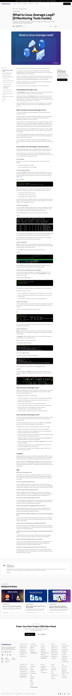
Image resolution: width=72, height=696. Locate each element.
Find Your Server (62, 79)
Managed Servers (23, 651)
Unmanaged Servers (23, 652)
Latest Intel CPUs (33, 645)
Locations (19, 3)
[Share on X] (53, 26)
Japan (31, 680)
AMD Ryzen (32, 649)
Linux (24, 549)
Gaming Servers (65, 649)
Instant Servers (22, 649)
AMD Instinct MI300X (45, 656)
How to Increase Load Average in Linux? (7, 94)
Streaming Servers (65, 645)
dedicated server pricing (33, 461)
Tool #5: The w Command (7, 89)
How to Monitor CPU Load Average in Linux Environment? (7, 76)
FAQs (3, 101)
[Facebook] (10, 655)
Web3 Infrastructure (23, 668)
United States (32, 666)
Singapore (32, 678)
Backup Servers (64, 658)
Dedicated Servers (23, 645)
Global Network (54, 656)
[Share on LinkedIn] (56, 26)
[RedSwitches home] (6, 4)
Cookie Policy (64, 677)
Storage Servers (65, 656)
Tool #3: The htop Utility (7, 84)
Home (13, 8)
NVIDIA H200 (43, 651)
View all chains (23, 676)
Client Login (67, 3)
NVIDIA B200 (43, 654)
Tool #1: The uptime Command (8, 80)
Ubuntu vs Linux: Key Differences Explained (12, 606)
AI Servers (42, 647)
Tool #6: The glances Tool (7, 91)
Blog (17, 8)
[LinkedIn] (2, 655)
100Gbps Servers (54, 649)
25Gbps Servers (54, 647)
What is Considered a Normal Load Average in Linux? (7, 74)
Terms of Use (64, 668)
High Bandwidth (54, 651)
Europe (31, 685)
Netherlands (32, 671)
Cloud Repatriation (65, 661)
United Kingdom (33, 673)
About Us (53, 666)
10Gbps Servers (54, 645)
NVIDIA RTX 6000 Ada (45, 652)
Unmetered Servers (54, 652)
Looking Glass (53, 658)
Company (37, 3)
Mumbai (31, 682)
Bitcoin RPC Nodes (23, 675)
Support (52, 676)
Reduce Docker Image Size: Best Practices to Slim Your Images (35, 607)
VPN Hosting (64, 654)
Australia (31, 683)
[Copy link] (58, 26)
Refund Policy (64, 675)
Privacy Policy (64, 666)
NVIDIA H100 (43, 649)
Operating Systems (16, 11)
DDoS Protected (54, 654)
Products (25, 3)
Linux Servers (22, 654)
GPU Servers (43, 645)
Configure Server (29, 634)
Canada (31, 668)
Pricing (14, 3)
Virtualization (64, 659)
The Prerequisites (6, 78)
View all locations (33, 687)
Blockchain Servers (23, 666)
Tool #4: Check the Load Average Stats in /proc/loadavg (7, 87)
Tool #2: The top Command (7, 82)
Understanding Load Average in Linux (7, 71)
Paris (31, 675)
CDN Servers (64, 647)
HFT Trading (64, 652)
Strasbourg (32, 676)
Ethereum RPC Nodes (24, 673)
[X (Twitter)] (5, 655)
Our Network (53, 668)
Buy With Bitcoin (44, 672)
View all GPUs (43, 658)
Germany (32, 669)
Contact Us (53, 678)
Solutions (31, 3)
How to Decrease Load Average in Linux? (7, 97)
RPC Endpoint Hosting (24, 669)
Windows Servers (23, 656)
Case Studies (53, 669)
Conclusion (4, 99)
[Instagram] (8, 655)
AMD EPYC (32, 647)
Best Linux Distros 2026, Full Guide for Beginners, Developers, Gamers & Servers (58, 607)
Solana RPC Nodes (23, 671)
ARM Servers (32, 651)
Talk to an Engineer (42, 634)
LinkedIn (8, 572)
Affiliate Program (54, 675)
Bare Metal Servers (23, 647)
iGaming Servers (65, 651)
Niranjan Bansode (19, 25)
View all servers (33, 652)
